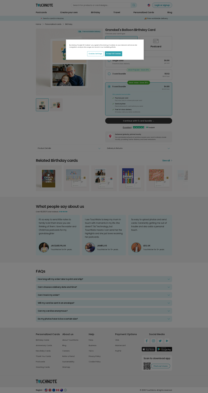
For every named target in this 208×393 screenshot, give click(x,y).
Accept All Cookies (113, 54)
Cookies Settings (95, 54)
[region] (105, 49)
